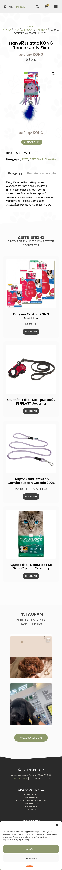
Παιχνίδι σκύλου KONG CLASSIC (31, 316)
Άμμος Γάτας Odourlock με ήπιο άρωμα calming (31, 566)
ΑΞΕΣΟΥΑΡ (27, 30)
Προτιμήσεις (31, 858)
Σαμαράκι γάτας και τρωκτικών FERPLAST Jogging (31, 401)
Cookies (29, 865)
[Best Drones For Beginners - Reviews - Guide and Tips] (14, 6)
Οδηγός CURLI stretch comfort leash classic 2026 (31, 481)
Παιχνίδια (41, 30)
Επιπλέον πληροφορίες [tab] (41, 173)
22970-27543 (19, 778)
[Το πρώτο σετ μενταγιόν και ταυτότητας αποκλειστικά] (31, 657)
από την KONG (31, 54)
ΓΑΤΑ (16, 30)
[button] (57, 825)
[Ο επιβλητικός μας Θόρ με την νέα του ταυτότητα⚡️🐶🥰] (31, 704)
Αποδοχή (31, 849)
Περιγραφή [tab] (15, 173)
